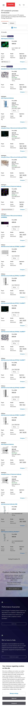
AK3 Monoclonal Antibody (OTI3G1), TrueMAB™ (13, 303)
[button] (14, 28)
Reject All (14, 698)
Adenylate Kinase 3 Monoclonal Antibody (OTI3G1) (14, 128)
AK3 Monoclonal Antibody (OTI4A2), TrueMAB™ (13, 387)
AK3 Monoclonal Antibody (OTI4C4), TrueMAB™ (13, 360)
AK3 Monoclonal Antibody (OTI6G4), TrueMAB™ (13, 331)
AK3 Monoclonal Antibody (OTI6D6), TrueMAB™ (13, 246)
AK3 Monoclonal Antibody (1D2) (9, 504)
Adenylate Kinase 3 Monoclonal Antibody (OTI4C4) (14, 157)
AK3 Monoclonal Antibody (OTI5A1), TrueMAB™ (13, 275)
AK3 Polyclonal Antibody (7, 38)
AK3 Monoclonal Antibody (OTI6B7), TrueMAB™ (13, 415)
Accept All (14, 703)
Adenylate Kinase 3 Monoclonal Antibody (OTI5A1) (14, 69)
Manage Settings (14, 693)
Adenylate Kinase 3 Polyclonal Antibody (11, 186)
